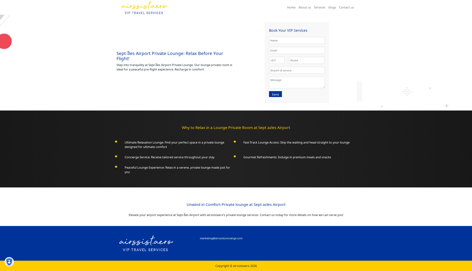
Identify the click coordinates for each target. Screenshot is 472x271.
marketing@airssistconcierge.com (221, 238)
